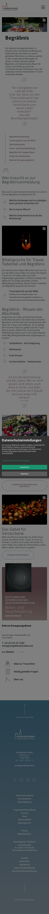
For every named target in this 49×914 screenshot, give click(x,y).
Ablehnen (24, 474)
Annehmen (24, 467)
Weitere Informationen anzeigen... (17, 461)
